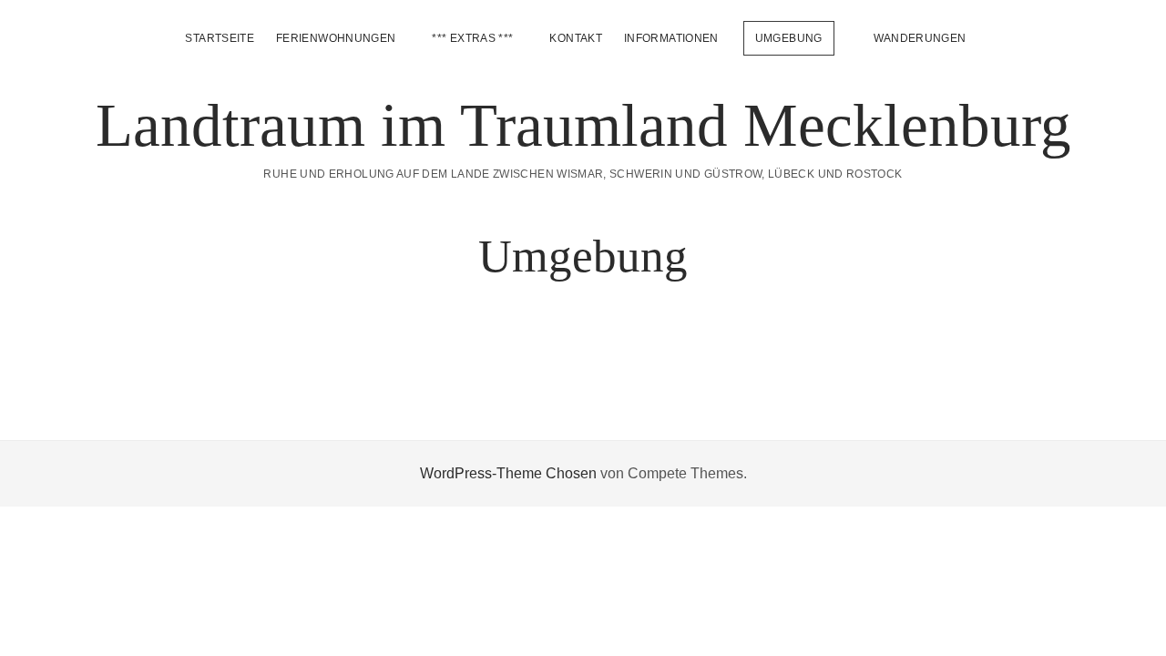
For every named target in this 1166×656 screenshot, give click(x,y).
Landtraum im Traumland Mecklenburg (583, 125)
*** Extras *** (472, 38)
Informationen (671, 38)
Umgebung (789, 38)
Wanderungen (920, 38)
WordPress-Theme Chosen (508, 473)
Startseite (219, 38)
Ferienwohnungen (335, 38)
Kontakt (575, 38)
